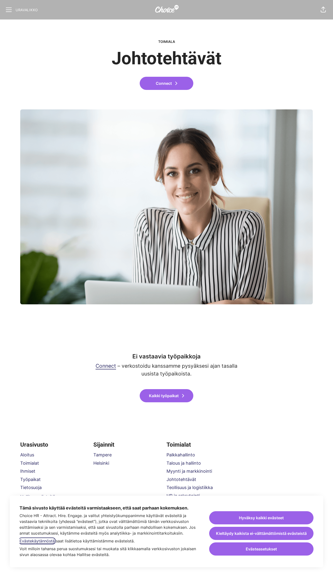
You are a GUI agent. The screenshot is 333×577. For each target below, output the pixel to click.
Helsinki (101, 463)
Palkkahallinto (180, 454)
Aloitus (27, 454)
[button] (323, 10)
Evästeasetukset (261, 549)
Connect (106, 366)
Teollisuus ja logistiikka (189, 487)
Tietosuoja (31, 487)
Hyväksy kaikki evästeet (261, 517)
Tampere (102, 454)
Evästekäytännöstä (37, 541)
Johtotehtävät (181, 479)
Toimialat (29, 463)
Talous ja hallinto (183, 463)
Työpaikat (30, 479)
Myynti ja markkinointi (189, 471)
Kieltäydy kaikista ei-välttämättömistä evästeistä (261, 533)
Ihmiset (27, 471)
